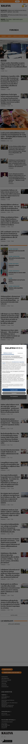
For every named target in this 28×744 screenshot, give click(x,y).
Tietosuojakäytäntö (14, 396)
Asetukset (14, 393)
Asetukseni (20, 353)
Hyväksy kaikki (14, 390)
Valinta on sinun (7, 353)
